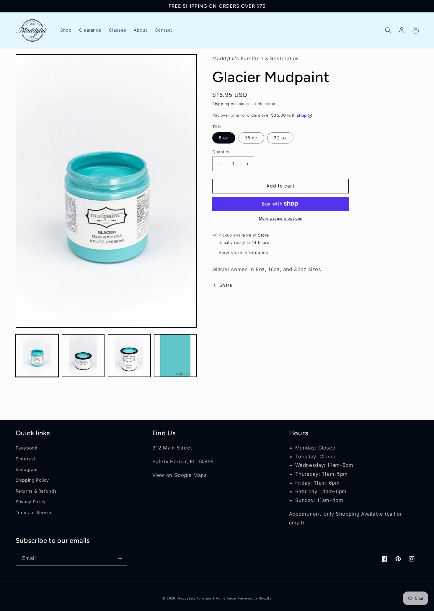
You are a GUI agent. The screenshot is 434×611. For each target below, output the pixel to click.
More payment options (281, 218)
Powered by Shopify (254, 598)
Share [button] (225, 285)
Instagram (27, 469)
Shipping (220, 104)
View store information (243, 252)
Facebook (26, 448)
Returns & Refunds (36, 491)
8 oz (224, 138)
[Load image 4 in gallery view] (175, 355)
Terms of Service (34, 512)
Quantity (220, 151)
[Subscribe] (120, 558)
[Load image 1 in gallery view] (37, 355)
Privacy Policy (31, 501)
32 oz (280, 138)
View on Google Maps (179, 475)
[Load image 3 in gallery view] (129, 355)
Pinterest (26, 459)
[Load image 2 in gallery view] (83, 355)
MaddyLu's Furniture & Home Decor (206, 598)
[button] (388, 30)
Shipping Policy (32, 480)
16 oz (251, 138)
